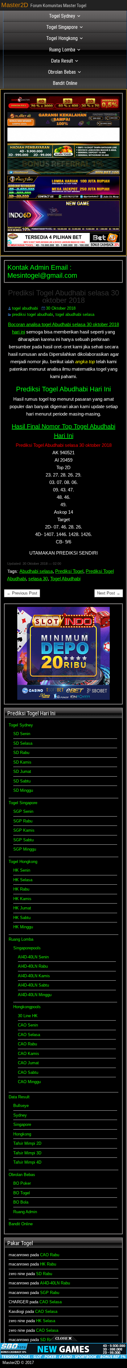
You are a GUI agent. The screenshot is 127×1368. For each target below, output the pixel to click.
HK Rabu (21, 889)
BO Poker (22, 1183)
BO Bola (20, 1202)
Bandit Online (65, 83)
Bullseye (21, 1105)
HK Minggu (23, 927)
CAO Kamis (28, 1053)
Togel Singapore (62, 27)
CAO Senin (28, 1025)
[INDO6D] (63, 230)
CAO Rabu (27, 1044)
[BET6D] (63, 245)
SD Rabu (21, 752)
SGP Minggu (24, 849)
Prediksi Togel (69, 571)
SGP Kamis (24, 830)
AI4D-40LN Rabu (33, 966)
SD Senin (21, 733)
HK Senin (21, 870)
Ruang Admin (25, 1211)
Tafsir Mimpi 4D (27, 1162)
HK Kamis (22, 898)
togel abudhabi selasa (74, 314)
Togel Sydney (62, 16)
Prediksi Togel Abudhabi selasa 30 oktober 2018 (63, 296)
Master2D (14, 5)
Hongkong (22, 1134)
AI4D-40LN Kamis (34, 976)
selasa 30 (38, 578)
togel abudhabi (25, 308)
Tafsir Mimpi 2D (27, 1143)
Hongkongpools (27, 1006)
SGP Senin (23, 811)
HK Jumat (22, 908)
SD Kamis (22, 762)
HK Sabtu (22, 917)
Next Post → (108, 593)
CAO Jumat (28, 1063)
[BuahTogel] (63, 173)
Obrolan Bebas (62, 72)
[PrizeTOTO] (63, 197)
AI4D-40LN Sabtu (33, 985)
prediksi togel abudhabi (32, 314)
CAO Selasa (29, 1034)
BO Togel (21, 1193)
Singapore (22, 1124)
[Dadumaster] (63, 109)
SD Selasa (22, 743)
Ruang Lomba (62, 50)
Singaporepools (27, 948)
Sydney (20, 1115)
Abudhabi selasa (36, 571)
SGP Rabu (22, 821)
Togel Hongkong (62, 38)
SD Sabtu (22, 781)
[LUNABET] (63, 140)
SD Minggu (23, 790)
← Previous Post (22, 593)
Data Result (62, 61)
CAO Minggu (29, 1081)
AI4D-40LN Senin (33, 957)
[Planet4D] (63, 124)
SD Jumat (22, 771)
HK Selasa (22, 880)
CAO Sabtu (28, 1072)
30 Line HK (28, 1015)
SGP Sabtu (23, 840)
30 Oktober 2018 (61, 308)
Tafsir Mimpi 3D (27, 1153)
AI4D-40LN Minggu (34, 994)
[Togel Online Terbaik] (63, 1357)
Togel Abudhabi (65, 578)
